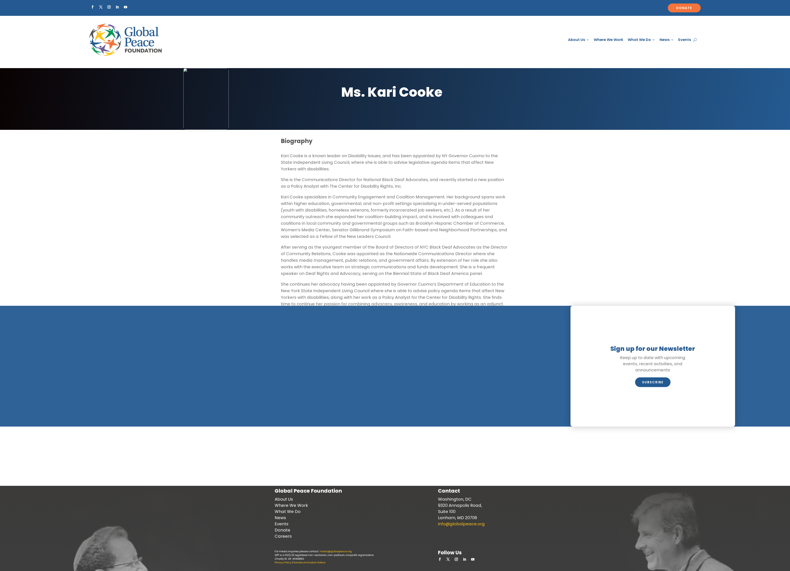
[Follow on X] (101, 7)
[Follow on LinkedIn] (117, 7)
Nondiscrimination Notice (309, 562)
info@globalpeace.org (461, 524)
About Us (576, 39)
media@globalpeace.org (336, 551)
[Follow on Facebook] (92, 7)
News (665, 39)
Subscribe (652, 382)
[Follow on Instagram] (109, 7)
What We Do (639, 39)
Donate (684, 8)
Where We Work (608, 39)
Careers (283, 536)
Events (684, 39)
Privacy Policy (283, 562)
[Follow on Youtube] (125, 7)
